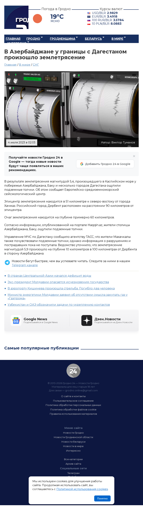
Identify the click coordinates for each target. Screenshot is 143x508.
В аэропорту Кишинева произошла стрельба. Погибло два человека (61, 288)
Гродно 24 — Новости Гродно (73, 371)
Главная (13, 39)
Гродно (33, 39)
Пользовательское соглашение (73, 400)
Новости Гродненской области (73, 437)
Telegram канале (25, 265)
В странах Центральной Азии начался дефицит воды (49, 275)
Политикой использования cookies (82, 489)
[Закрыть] (134, 156)
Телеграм (73, 473)
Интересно (17, 43)
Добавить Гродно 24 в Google (107, 164)
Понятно (102, 498)
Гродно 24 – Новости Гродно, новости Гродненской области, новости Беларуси (16, 17)
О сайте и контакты (73, 396)
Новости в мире (73, 446)
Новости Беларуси (73, 441)
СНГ (36, 64)
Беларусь (93, 39)
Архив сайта (73, 463)
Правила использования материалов (73, 413)
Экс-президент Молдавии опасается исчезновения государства (58, 282)
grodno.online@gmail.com (81, 390)
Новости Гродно (73, 432)
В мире (117, 39)
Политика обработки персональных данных (73, 404)
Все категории (73, 459)
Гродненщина (62, 39)
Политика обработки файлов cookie (73, 409)
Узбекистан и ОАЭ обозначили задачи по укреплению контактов (59, 304)
